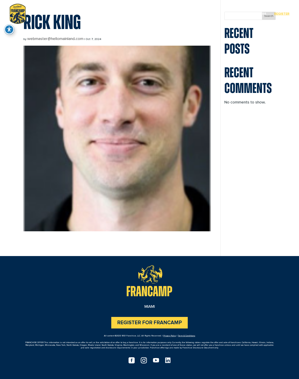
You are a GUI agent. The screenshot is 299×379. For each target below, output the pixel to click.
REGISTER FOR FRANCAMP (149, 322)
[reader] (18, 13)
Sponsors (257, 13)
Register (281, 13)
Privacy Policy (169, 336)
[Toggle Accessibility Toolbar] (9, 29)
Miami (236, 13)
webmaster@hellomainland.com (55, 38)
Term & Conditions (186, 336)
